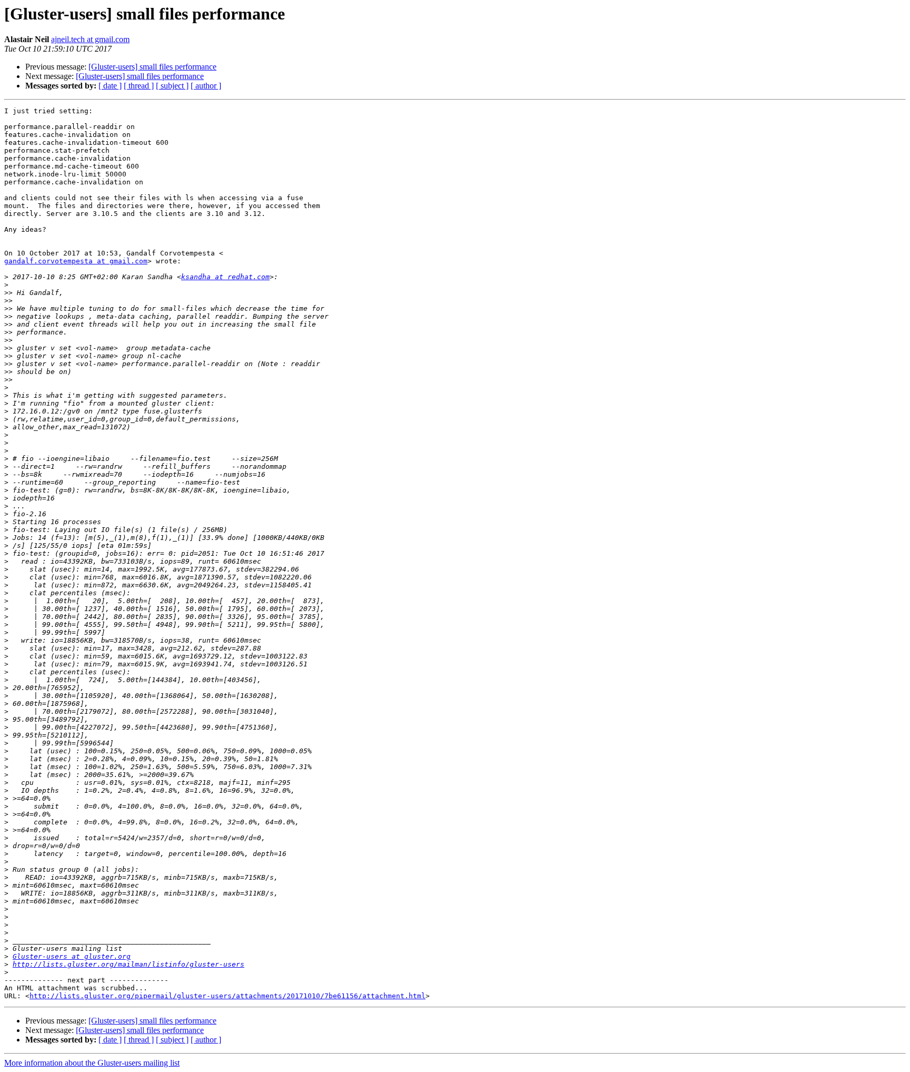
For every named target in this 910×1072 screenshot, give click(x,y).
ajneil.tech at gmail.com (90, 39)
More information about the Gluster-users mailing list (92, 1062)
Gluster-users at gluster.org (72, 956)
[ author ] (206, 85)
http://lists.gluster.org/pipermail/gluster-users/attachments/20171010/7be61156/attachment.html (227, 996)
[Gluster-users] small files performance (152, 66)
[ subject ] (172, 85)
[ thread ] (139, 85)
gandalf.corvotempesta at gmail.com (75, 261)
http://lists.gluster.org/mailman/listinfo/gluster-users (128, 964)
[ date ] (110, 85)
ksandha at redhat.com (225, 277)
